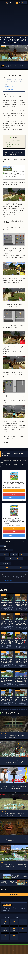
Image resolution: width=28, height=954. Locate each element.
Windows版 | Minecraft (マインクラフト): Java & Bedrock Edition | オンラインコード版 (13, 484)
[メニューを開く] (25, 2)
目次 (12, 137)
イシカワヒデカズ (22, 574)
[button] (18, 558)
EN (19, 2)
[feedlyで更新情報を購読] (7, 567)
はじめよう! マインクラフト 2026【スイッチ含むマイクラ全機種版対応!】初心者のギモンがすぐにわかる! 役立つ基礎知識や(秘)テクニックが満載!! (13, 521)
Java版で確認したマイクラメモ (10, 89)
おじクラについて (5, 580)
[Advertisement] (14, 20)
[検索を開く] (22, 2)
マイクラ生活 (3, 546)
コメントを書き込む (14, 894)
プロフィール (13, 580)
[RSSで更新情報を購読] (21, 567)
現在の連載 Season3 (8, 86)
